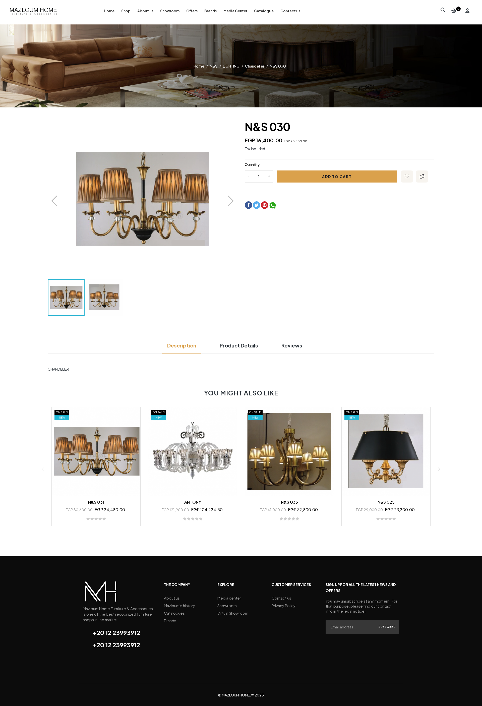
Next (438, 469)
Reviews (291, 345)
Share (248, 205)
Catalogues (174, 613)
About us (172, 598)
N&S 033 (289, 502)
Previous (43, 469)
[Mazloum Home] (100, 593)
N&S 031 (96, 502)
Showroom (227, 605)
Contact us (281, 598)
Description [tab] (181, 345)
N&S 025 (386, 502)
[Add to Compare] (422, 176)
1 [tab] (238, 535)
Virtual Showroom (232, 613)
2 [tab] (243, 535)
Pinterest (264, 205)
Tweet (256, 205)
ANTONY (192, 502)
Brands (170, 620)
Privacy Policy (283, 605)
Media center (229, 598)
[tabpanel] (96, 469)
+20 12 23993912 (116, 632)
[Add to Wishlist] (407, 176)
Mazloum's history (179, 605)
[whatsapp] (272, 206)
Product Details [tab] (239, 345)
